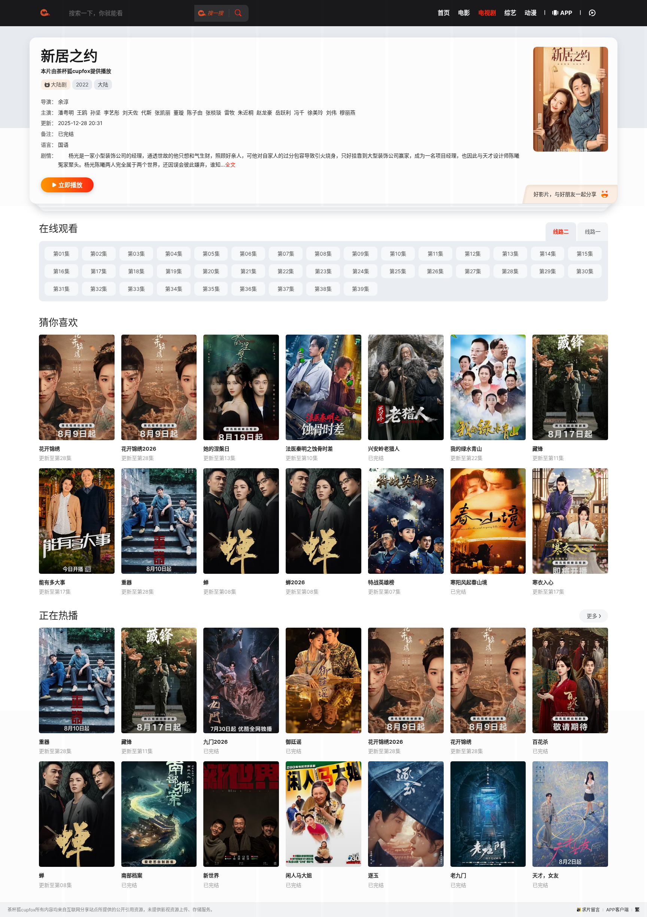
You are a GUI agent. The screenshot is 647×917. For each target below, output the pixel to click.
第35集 (211, 289)
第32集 (98, 289)
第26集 (435, 271)
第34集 (173, 289)
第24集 (360, 271)
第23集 (323, 271)
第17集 (99, 271)
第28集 (510, 271)
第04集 (173, 253)
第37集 (285, 289)
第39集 (360, 289)
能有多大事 (52, 582)
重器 (126, 582)
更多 (592, 616)
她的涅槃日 (216, 448)
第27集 (473, 271)
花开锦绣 (49, 448)
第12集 (473, 253)
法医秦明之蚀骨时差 (309, 448)
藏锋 (537, 448)
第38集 (323, 289)
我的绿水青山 (466, 448)
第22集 (285, 271)
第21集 (248, 271)
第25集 (397, 271)
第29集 (547, 271)
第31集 (61, 289)
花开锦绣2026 (138, 448)
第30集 (584, 271)
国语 (63, 144)
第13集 (510, 253)
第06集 (248, 253)
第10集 (398, 253)
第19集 (173, 271)
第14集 (548, 253)
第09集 (360, 253)
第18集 (136, 271)
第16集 (61, 271)
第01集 (61, 253)
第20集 (211, 271)
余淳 (63, 101)
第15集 (585, 253)
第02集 (98, 253)
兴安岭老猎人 (384, 448)
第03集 (136, 253)
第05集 (211, 253)
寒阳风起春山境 (468, 582)
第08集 (323, 253)
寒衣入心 (542, 582)
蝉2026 (295, 582)
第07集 (285, 253)
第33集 (136, 289)
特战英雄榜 (381, 582)
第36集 (248, 289)
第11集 (435, 253)
